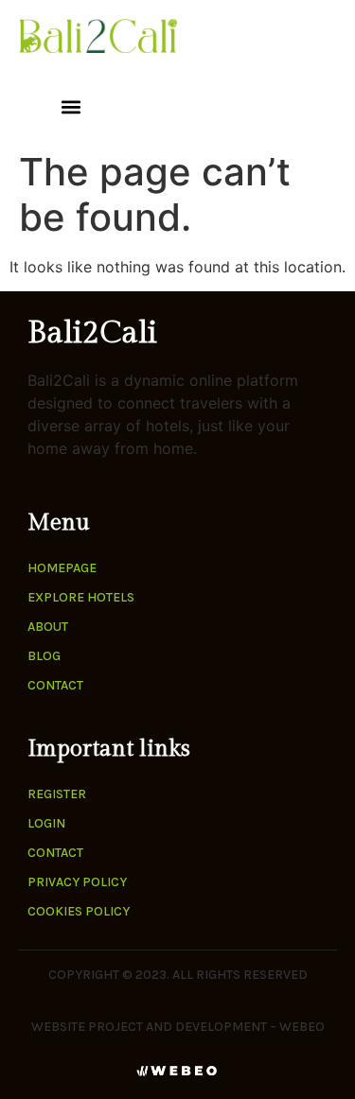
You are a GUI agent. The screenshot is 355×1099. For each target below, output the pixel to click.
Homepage (62, 568)
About (47, 627)
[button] (70, 106)
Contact (55, 685)
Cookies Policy (78, 911)
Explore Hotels (80, 597)
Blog (44, 656)
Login (46, 823)
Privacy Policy (77, 882)
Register (56, 794)
